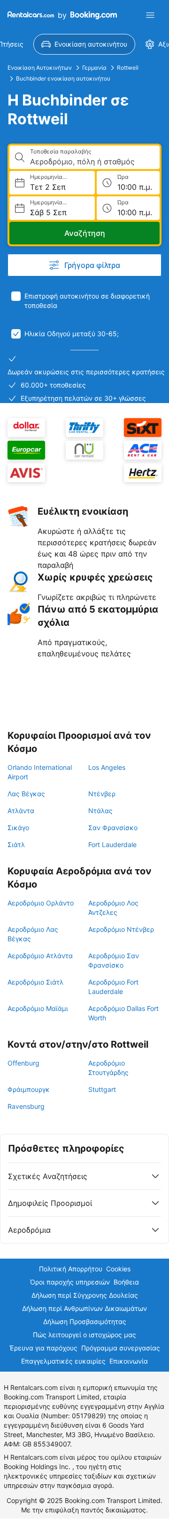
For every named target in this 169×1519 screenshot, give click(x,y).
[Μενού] (150, 15)
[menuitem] (84, 44)
